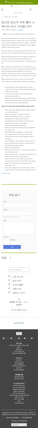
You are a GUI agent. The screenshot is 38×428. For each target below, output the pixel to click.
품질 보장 (19, 349)
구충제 (19, 401)
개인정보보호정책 (19, 370)
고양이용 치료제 (19, 378)
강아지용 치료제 (19, 376)
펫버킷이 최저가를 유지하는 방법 (19, 345)
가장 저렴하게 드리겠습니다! (24, 2)
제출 (12, 247)
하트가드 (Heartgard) (19, 393)
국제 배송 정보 (19, 362)
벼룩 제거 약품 (19, 397)
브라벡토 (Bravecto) (19, 385)
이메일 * (5, 209)
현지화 (25, 421)
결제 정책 (19, 368)
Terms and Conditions (12, 417)
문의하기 (19, 360)
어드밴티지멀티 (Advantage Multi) (19, 395)
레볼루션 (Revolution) (19, 389)
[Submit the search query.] (3, 17)
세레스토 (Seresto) (19, 391)
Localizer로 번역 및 (17, 421)
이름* (4, 201)
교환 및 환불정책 (19, 364)
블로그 (19, 347)
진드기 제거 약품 (19, 399)
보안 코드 (6, 237)
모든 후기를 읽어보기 (19, 310)
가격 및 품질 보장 (19, 351)
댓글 (4, 220)
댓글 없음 (20, 30)
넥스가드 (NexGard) (19, 387)
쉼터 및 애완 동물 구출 (19, 353)
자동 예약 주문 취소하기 (19, 366)
